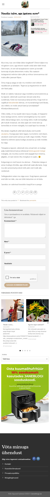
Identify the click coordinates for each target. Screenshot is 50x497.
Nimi (6, 242)
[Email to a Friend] (27, 192)
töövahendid (14, 103)
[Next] (48, 323)
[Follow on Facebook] (34, 459)
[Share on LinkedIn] (35, 192)
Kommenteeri (10, 221)
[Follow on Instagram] (38, 459)
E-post (7, 253)
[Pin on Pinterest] (31, 192)
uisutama (4, 134)
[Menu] (3, 4)
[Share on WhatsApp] (15, 192)
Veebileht (8, 263)
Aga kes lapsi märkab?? (36, 325)
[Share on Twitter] (23, 192)
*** (18, 200)
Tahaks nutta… (8, 325)
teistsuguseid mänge (37, 151)
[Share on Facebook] (19, 192)
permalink (32, 200)
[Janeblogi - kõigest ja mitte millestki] (25, 4)
